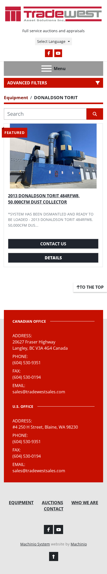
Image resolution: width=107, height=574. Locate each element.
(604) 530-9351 (26, 363)
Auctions (52, 502)
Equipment (21, 502)
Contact (53, 509)
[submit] (94, 114)
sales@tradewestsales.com (38, 392)
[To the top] (53, 556)
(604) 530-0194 (26, 377)
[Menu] (46, 68)
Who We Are (84, 502)
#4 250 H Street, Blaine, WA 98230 (45, 427)
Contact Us (53, 244)
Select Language (51, 41)
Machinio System (35, 544)
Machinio (79, 544)
